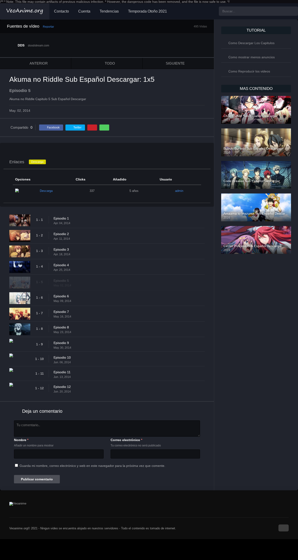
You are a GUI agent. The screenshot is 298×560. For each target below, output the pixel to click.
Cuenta (84, 11)
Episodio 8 (61, 327)
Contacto (61, 11)
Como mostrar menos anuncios (251, 57)
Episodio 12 (62, 387)
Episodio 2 (61, 234)
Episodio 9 (61, 343)
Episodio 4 (61, 265)
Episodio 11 (62, 372)
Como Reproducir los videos (249, 71)
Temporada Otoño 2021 (147, 11)
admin (179, 191)
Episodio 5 (61, 280)
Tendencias (109, 11)
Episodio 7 (61, 312)
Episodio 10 (62, 357)
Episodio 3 (61, 249)
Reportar (48, 26)
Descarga (37, 162)
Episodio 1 (61, 218)
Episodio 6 (61, 296)
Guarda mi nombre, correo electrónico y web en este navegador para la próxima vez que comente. (92, 466)
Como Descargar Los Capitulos (251, 43)
